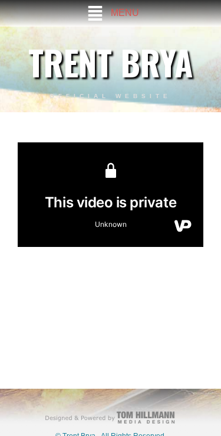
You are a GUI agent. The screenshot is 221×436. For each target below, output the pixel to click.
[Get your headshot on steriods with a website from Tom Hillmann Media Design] (110, 417)
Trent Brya (110, 62)
